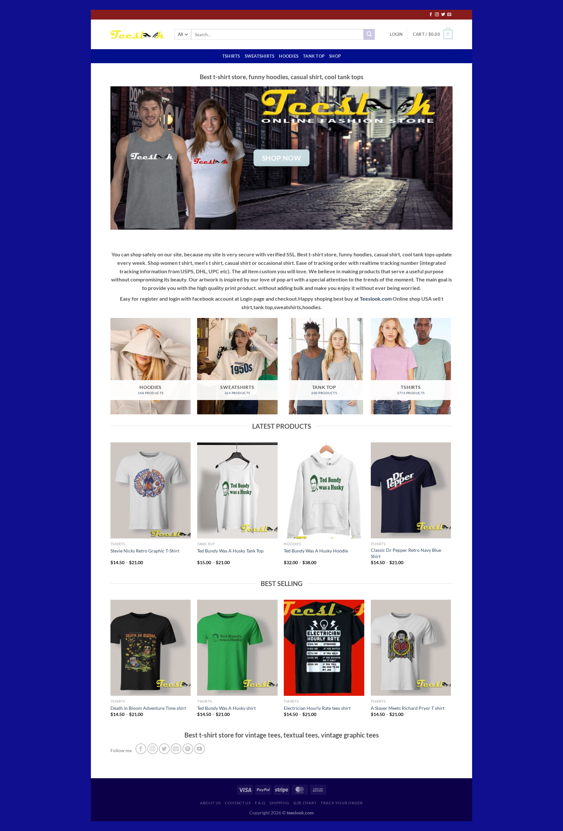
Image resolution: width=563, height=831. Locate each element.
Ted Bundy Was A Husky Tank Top (230, 550)
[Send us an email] (449, 14)
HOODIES (288, 56)
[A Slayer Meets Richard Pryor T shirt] (411, 648)
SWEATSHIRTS (260, 56)
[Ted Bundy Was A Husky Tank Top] (237, 490)
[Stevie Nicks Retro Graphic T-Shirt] (150, 490)
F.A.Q (260, 802)
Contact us (238, 802)
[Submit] (369, 34)
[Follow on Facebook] (431, 14)
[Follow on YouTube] (199, 748)
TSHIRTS (231, 56)
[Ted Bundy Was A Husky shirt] (237, 648)
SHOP (335, 56)
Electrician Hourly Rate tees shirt (317, 708)
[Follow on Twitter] (443, 14)
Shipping (279, 802)
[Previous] (111, 510)
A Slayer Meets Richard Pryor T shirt (407, 708)
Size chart (305, 802)
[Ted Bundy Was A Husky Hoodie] (324, 490)
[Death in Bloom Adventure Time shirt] (150, 648)
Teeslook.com (376, 298)
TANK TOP (314, 56)
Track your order (342, 802)
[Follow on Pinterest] (187, 748)
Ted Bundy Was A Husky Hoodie (316, 550)
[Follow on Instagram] (437, 14)
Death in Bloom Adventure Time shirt (148, 708)
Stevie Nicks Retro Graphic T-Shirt (144, 550)
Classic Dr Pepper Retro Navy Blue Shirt (406, 553)
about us (210, 802)
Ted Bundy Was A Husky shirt (226, 708)
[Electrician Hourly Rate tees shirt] (324, 648)
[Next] (450, 510)
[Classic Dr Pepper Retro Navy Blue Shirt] (411, 490)
